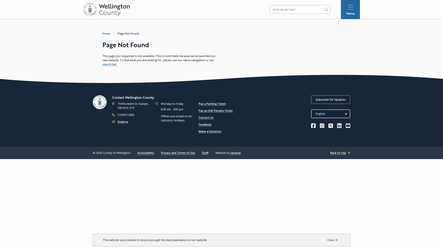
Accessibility (145, 153)
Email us (123, 122)
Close (330, 240)
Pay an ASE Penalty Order (216, 111)
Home (106, 33)
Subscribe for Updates (331, 100)
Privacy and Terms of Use (178, 153)
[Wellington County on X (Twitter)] (330, 126)
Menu (350, 13)
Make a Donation (210, 131)
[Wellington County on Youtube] (348, 126)
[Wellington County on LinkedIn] (339, 126)
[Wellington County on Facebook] (313, 126)
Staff (205, 153)
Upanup (235, 153)
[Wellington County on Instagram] (322, 126)
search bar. (109, 64)
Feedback (205, 124)
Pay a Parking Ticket (212, 104)
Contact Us (206, 117)
